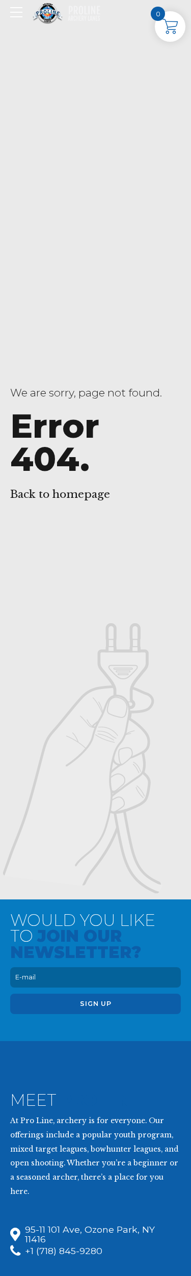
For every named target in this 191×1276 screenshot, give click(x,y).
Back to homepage (60, 494)
